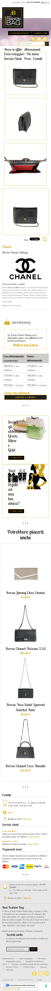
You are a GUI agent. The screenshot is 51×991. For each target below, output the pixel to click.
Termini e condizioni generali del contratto (29, 964)
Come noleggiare (14, 54)
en (45, 2)
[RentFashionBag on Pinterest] (39, 38)
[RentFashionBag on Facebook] (33, 38)
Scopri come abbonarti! (17, 392)
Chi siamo (33, 54)
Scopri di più (16, 458)
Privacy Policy (12, 966)
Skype (10, 812)
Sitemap (9, 969)
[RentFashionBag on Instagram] (45, 38)
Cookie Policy (29, 966)
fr (48, 2)
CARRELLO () (40, 33)
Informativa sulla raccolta (11, 989)
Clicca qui (26, 818)
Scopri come (16, 511)
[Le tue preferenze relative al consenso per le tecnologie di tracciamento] (46, 986)
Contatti (37, 59)
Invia (33, 949)
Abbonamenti (32, 49)
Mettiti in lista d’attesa (25, 344)
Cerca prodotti (47, 44)
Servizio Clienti (13, 59)
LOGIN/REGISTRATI (19, 33)
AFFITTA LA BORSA (25, 397)
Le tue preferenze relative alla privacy (22, 985)
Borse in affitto (13, 49)
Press (27, 59)
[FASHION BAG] (25, 17)
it (42, 2)
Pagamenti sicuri (13, 961)
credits (39, 980)
